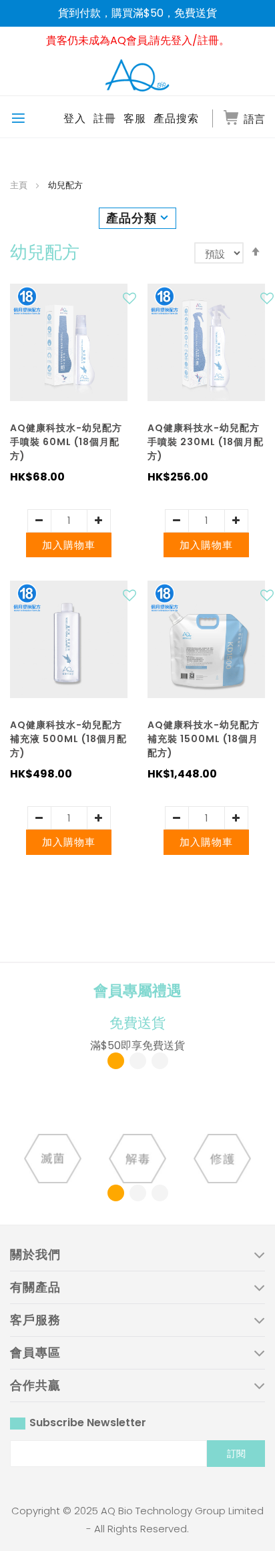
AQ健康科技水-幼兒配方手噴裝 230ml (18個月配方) (206, 441)
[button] (131, 301)
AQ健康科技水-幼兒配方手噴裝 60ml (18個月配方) (66, 441)
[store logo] (137, 74)
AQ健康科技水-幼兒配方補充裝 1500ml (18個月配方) (204, 738)
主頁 (19, 185)
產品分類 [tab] (131, 218)
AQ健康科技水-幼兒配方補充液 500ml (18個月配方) (68, 738)
